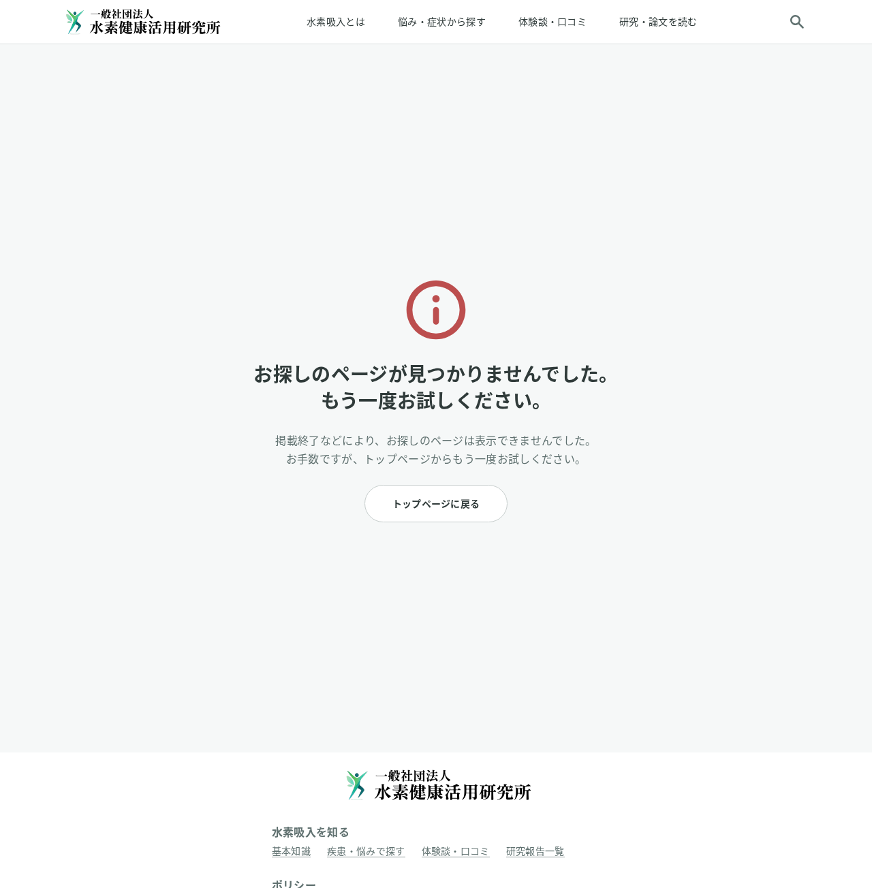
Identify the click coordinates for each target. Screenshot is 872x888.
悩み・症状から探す (442, 21)
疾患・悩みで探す (366, 851)
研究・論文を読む (658, 21)
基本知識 (291, 851)
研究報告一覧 (535, 851)
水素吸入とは (336, 21)
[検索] (797, 21)
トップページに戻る (436, 503)
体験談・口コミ (552, 21)
